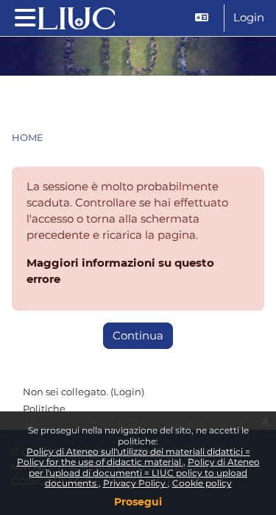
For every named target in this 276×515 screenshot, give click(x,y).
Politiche (44, 408)
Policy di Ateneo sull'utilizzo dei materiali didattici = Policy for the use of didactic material (133, 456)
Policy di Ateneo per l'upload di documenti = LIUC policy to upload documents (144, 472)
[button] (203, 18)
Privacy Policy (135, 483)
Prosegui (138, 501)
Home (27, 137)
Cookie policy (202, 483)
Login (248, 17)
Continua (138, 335)
